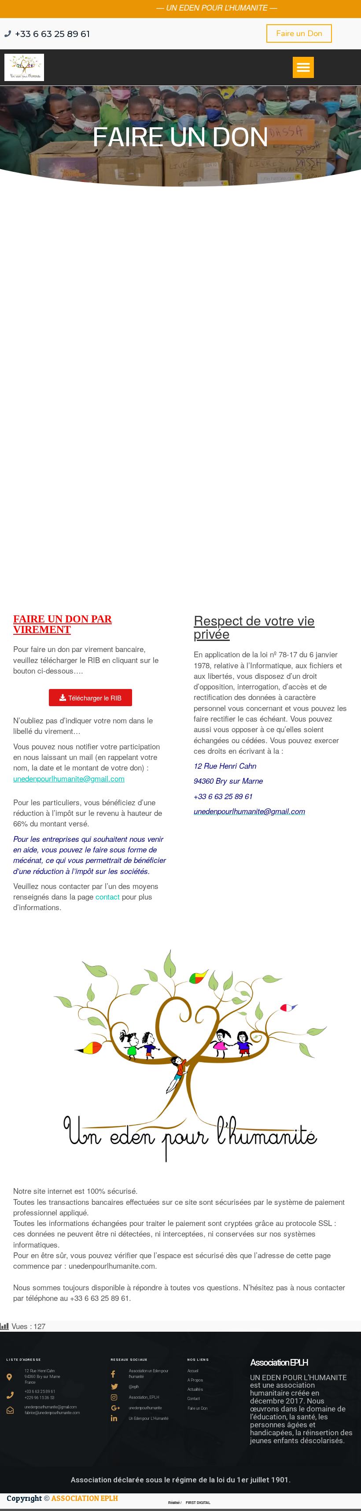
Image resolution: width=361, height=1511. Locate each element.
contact (108, 896)
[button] (303, 67)
